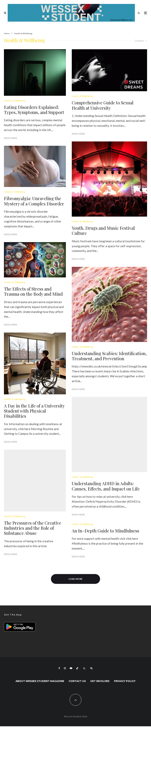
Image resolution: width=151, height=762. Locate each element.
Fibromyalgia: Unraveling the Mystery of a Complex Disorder (34, 201)
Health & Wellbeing (14, 100)
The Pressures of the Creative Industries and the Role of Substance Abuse (32, 528)
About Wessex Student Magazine (40, 681)
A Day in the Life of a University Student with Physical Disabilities (34, 411)
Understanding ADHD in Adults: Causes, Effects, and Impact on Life (106, 486)
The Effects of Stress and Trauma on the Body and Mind (33, 291)
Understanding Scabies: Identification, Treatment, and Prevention (109, 356)
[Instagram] (65, 668)
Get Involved (100, 681)
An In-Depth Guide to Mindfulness (105, 530)
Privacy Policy (124, 681)
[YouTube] (71, 668)
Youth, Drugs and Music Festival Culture (103, 230)
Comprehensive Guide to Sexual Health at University (102, 105)
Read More (10, 138)
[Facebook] (59, 668)
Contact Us (77, 681)
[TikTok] (77, 668)
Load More (76, 579)
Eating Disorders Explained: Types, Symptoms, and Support (34, 110)
